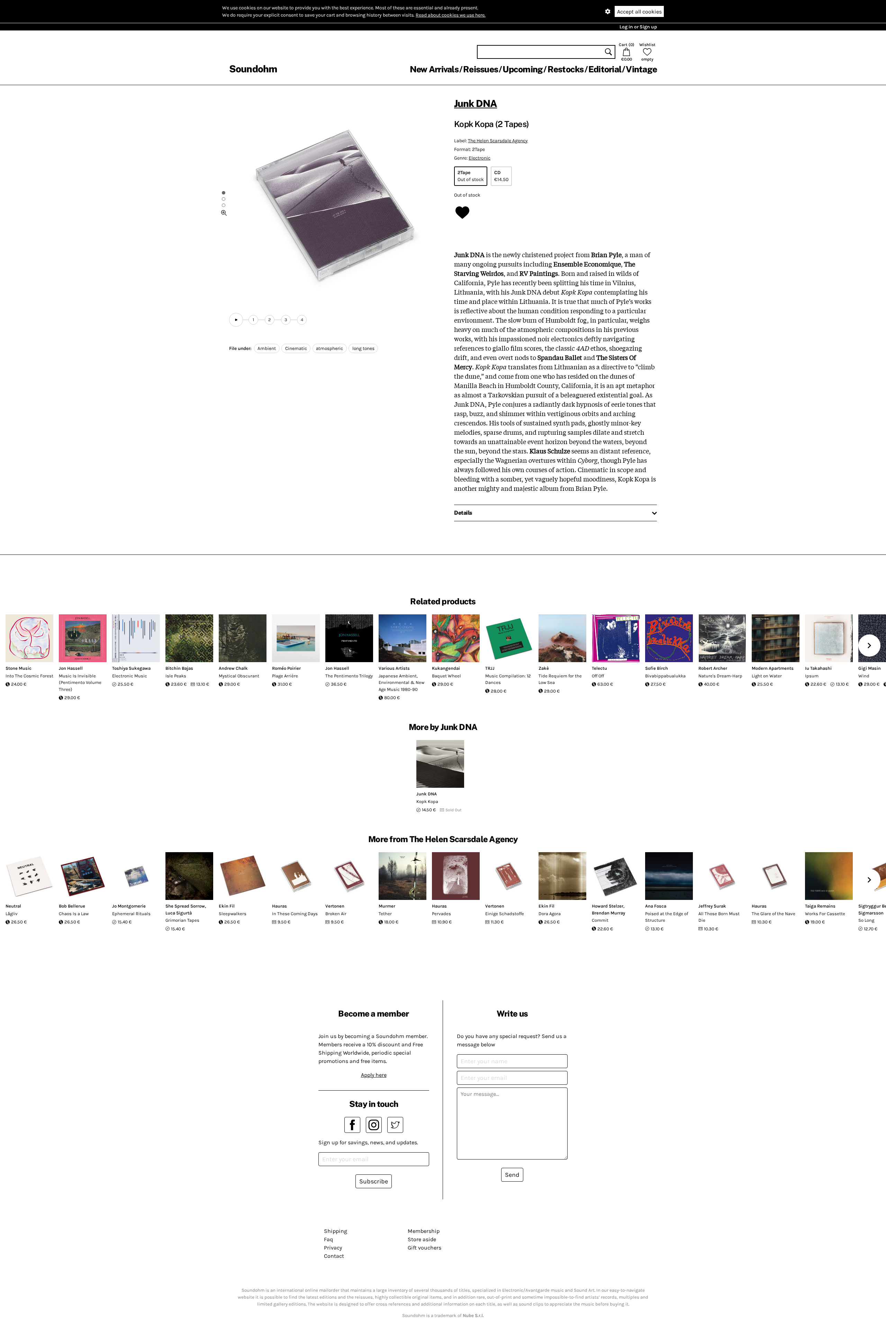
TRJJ (490, 668)
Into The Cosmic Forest (29, 675)
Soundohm (253, 68)
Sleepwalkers (232, 913)
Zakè (544, 668)
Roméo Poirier (286, 668)
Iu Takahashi (818, 668)
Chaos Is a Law (74, 913)
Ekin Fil (227, 906)
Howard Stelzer (607, 906)
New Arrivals (434, 69)
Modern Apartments (773, 668)
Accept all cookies (639, 11)
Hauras (279, 906)
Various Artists (394, 668)
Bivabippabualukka (665, 675)
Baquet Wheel (446, 675)
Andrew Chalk (233, 668)
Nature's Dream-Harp (720, 675)
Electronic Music (129, 675)
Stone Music (18, 668)
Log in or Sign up (638, 27)
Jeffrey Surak (712, 906)
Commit (600, 920)
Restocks (566, 69)
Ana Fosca (655, 906)
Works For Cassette (825, 913)
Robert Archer (712, 668)
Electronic (479, 158)
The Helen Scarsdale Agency (498, 141)
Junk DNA (475, 103)
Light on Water (767, 675)
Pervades (441, 913)
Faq (328, 1239)
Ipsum (812, 675)
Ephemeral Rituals (131, 913)
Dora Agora (550, 913)
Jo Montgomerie (129, 906)
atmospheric (329, 348)
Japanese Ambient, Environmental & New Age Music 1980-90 (401, 682)
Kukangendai (446, 668)
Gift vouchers (424, 1247)
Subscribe (373, 1181)
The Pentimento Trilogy (349, 675)
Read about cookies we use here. (451, 15)
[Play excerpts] (236, 320)
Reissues (480, 69)
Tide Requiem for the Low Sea (560, 679)
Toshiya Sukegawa (131, 668)
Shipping (335, 1231)
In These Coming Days (295, 913)
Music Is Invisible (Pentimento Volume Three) (80, 682)
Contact (334, 1256)
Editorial (604, 69)
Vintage (641, 69)
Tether (385, 913)
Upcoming (523, 69)
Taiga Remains (820, 906)
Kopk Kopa (427, 801)
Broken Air (335, 913)
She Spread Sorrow (185, 906)
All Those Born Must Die (719, 917)
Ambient (266, 348)
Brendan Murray (608, 912)
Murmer (387, 906)
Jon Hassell (71, 668)
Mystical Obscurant (239, 675)
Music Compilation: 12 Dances (508, 679)
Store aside (422, 1239)
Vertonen (334, 906)
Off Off (598, 675)
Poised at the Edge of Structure (666, 917)
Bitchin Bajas (179, 668)
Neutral (13, 906)
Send (512, 1175)
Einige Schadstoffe (504, 913)
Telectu (599, 668)
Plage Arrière (285, 675)
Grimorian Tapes (182, 920)
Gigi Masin (869, 668)
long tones (363, 348)
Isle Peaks (175, 675)
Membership (424, 1231)
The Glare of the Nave (773, 913)
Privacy (333, 1247)
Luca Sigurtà (178, 912)
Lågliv (12, 913)
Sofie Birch (656, 668)
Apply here (374, 1075)
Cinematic (296, 348)
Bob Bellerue (72, 906)
